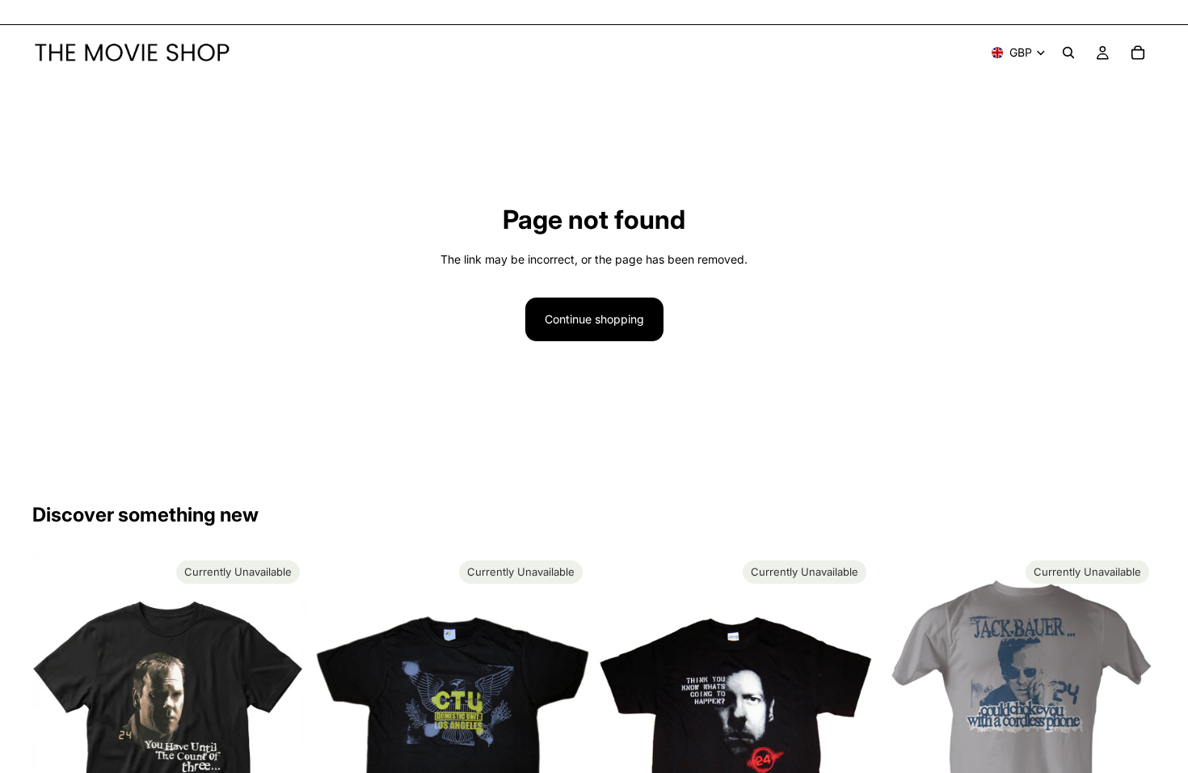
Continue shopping (594, 319)
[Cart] (1138, 52)
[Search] (1068, 52)
